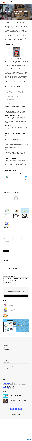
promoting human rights (7, 192)
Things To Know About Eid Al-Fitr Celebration (11, 284)
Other (4, 364)
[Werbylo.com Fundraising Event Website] (7, 223)
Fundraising (7, 160)
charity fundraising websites (8, 187)
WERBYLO (19, 414)
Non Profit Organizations (7, 360)
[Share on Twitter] (2, 27)
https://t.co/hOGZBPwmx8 (12, 98)
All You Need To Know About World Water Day (15, 395)
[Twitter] (13, 409)
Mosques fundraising (6, 358)
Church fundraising (6, 343)
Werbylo (11, 167)
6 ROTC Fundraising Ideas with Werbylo (14, 309)
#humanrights (10, 92)
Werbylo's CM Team (11, 15)
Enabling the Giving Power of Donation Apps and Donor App (10, 270)
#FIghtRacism (20, 98)
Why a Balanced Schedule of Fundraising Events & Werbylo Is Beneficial (11, 266)
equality (15, 187)
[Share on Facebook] (2, 25)
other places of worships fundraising (8, 366)
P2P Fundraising (6, 368)
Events (4, 351)
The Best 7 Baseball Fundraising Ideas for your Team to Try (12, 382)
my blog (4, 282)
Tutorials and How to (6, 375)
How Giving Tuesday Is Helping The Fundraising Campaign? (17, 400)
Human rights (6, 189)
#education (15, 92)
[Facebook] (11, 409)
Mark (3, 276)
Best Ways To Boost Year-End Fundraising (10, 276)
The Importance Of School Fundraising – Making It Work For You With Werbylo (12, 268)
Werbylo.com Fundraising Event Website (6, 228)
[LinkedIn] (2, 29)
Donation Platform (6, 345)
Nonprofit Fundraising (6, 362)
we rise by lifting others (16, 192)
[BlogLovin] (19, 409)
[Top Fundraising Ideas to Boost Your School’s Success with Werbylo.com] (25, 210)
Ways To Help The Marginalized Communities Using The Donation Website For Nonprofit (16, 278)
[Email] (2, 31)
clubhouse (4, 284)
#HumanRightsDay (12, 89)
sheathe (4, 280)
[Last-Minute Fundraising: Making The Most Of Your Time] (16, 210)
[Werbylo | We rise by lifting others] (8, 2)
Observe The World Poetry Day (9, 282)
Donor (4, 347)
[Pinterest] (28, 193)
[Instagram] (16, 409)
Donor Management (6, 349)
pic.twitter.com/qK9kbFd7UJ (12, 99)
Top (16, 417)
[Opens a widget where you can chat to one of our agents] (29, 440)
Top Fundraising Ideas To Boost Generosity (11, 280)
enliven (4, 278)
